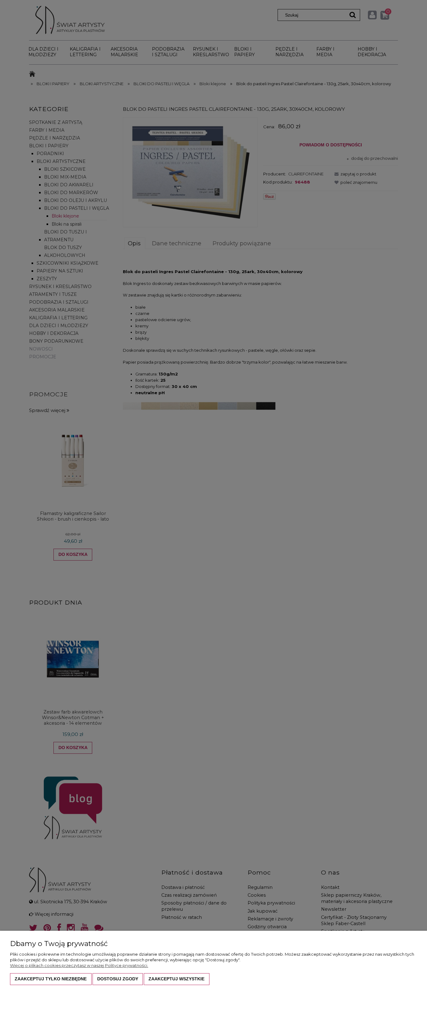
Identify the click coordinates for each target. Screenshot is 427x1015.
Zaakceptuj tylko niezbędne (51, 978)
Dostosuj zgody (117, 978)
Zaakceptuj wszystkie (176, 978)
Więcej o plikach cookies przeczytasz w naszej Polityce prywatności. (79, 965)
